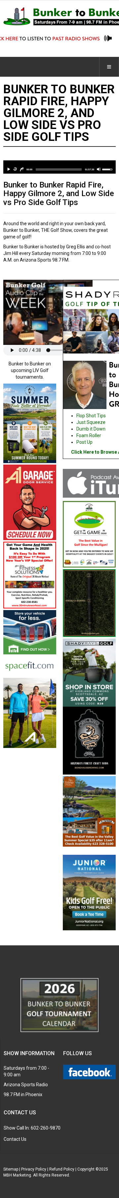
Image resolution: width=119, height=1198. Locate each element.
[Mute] (98, 169)
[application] (59, 167)
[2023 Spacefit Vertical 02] (29, 643)
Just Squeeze (90, 422)
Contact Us (15, 1139)
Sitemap (10, 1169)
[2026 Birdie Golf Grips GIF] (89, 603)
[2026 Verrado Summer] (29, 423)
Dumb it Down (90, 429)
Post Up (84, 442)
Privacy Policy (33, 1169)
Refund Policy (61, 1169)
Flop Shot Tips (91, 415)
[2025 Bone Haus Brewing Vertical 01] (89, 741)
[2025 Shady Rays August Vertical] (89, 672)
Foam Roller (88, 435)
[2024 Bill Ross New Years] (29, 575)
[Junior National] (89, 893)
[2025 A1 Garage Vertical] (29, 502)
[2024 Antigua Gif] (29, 712)
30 (15, 169)
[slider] (59, 169)
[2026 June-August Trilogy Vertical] (89, 811)
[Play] (8, 169)
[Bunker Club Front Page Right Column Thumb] (89, 534)
